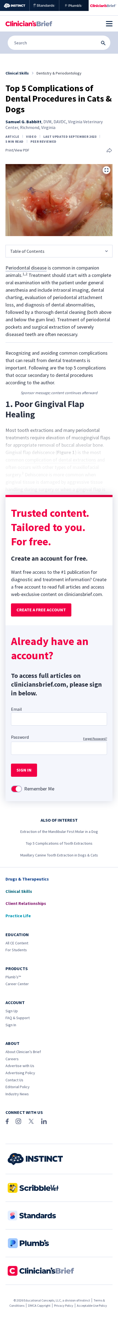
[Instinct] (14, 5)
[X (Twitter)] (31, 1121)
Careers (12, 1058)
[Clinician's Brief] (103, 5)
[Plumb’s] (74, 5)
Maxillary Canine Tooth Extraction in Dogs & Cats (59, 855)
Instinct (84, 1300)
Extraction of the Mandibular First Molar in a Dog (59, 831)
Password (20, 737)
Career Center (17, 983)
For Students (16, 949)
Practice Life (18, 915)
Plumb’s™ (13, 976)
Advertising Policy (20, 1072)
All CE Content (16, 943)
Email (16, 709)
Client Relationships (25, 903)
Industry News (17, 1093)
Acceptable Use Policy (92, 1305)
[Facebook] (7, 1121)
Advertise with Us (19, 1065)
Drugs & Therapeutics (27, 879)
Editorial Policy (17, 1086)
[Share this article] (109, 150)
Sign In (10, 1024)
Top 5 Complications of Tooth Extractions (59, 843)
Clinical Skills (18, 891)
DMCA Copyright (39, 1305)
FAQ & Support (17, 1017)
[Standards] (44, 5)
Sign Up (11, 1010)
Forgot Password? (95, 738)
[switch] (16, 789)
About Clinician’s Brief (23, 1051)
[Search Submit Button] (103, 43)
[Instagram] (18, 1121)
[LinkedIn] (44, 1121)
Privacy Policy (63, 1305)
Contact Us (14, 1079)
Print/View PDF (17, 150)
